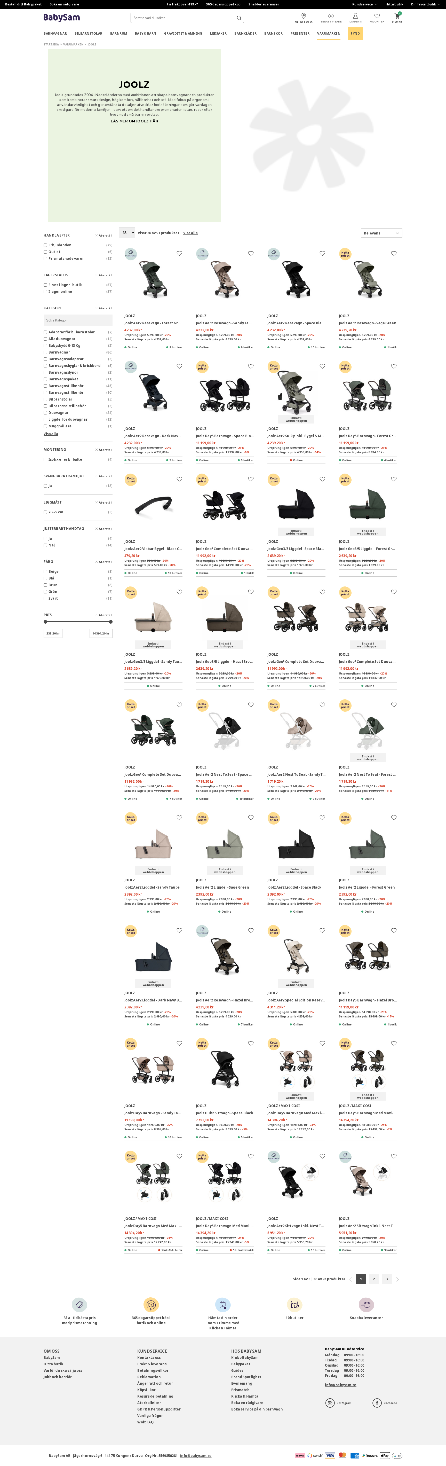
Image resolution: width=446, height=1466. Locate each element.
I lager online (60, 291)
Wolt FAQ (145, 1422)
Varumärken (328, 33)
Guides (237, 1370)
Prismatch (240, 1389)
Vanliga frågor (150, 1415)
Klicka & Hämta (245, 1396)
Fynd (355, 33)
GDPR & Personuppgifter (159, 1409)
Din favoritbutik (423, 4)
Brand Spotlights (246, 1377)
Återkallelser (149, 1402)
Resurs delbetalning (155, 1396)
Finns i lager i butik (65, 285)
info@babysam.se (340, 1385)
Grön (53, 591)
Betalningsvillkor (153, 1370)
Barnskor (273, 33)
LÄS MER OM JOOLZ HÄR (134, 121)
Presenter (300, 33)
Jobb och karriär (58, 1377)
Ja (50, 485)
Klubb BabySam (245, 1357)
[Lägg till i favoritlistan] (179, 253)
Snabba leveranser (264, 4)
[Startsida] (62, 18)
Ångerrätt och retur (155, 1383)
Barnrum (118, 33)
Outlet (54, 251)
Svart (53, 598)
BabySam (52, 1357)
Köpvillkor (146, 1389)
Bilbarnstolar (88, 33)
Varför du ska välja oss (63, 1370)
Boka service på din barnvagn (257, 1409)
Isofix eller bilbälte (65, 459)
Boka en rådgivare (64, 4)
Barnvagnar (55, 33)
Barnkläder (245, 33)
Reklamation (149, 1377)
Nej (52, 545)
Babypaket (241, 1364)
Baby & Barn (145, 33)
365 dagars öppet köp (223, 4)
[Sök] (239, 18)
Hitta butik (394, 4)
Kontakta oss (149, 1357)
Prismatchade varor (66, 258)
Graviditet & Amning (183, 33)
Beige (54, 571)
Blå (51, 578)
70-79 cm (56, 512)
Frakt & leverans (151, 1364)
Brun (53, 585)
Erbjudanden (60, 245)
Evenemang (241, 1383)
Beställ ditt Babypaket (23, 4)
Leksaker (218, 33)
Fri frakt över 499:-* (182, 4)
